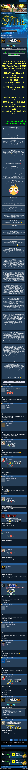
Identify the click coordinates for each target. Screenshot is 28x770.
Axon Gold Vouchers (7, 742)
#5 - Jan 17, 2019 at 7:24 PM (7, 439)
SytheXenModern (5, 766)
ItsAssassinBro (4, 384)
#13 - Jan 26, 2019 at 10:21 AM (7, 582)
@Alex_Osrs (8, 599)
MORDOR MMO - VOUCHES (18, 742)
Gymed (8, 660)
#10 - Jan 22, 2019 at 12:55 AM (7, 530)
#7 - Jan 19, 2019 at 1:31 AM (7, 476)
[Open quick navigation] (26, 28)
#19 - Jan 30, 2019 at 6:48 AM (7, 696)
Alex (2, 401)
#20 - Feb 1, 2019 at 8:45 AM (7, 719)
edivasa (8, 566)
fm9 (7, 606)
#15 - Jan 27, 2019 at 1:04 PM (7, 622)
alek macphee (11, 624)
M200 (8, 406)
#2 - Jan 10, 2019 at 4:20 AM (7, 386)
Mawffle (8, 442)
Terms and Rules (24, 768)
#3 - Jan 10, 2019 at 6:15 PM (7, 403)
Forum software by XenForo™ (5, 768)
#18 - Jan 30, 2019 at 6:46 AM (7, 674)
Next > (25, 33)
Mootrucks (9, 459)
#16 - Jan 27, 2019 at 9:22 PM (7, 640)
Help (25, 766)
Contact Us (22, 766)
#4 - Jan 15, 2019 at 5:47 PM (7, 421)
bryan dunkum (11, 479)
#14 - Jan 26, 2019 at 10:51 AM (7, 604)
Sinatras (9, 424)
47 (22, 33)
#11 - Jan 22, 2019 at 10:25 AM (7, 547)
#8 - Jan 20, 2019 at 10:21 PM (7, 495)
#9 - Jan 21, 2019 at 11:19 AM (7, 512)
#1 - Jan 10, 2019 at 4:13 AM (7, 37)
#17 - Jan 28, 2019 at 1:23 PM (7, 657)
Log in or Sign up (23, 1)
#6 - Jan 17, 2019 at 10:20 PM (7, 456)
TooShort (9, 498)
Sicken (8, 643)
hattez (8, 532)
